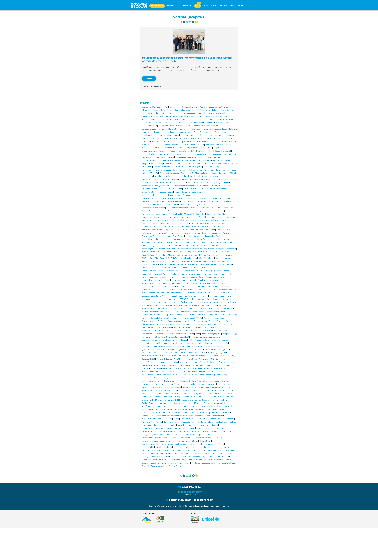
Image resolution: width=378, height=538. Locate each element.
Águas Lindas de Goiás (151, 217)
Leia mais (148, 78)
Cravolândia (192, 359)
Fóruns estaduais (211, 167)
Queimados (218, 416)
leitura (153, 302)
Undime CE (146, 205)
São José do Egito (209, 305)
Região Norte (202, 151)
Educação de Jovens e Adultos (221, 447)
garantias (146, 186)
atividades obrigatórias (151, 375)
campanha (194, 138)
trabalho (145, 302)
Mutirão (151, 135)
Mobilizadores (172, 119)
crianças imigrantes (150, 435)
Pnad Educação (222, 252)
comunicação (219, 277)
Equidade (226, 463)
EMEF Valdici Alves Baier (174, 227)
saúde (227, 123)
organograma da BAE (202, 435)
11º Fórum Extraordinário (152, 406)
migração (165, 450)
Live (164, 142)
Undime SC (185, 381)
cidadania (165, 457)
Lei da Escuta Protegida (216, 390)
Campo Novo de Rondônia (225, 315)
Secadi (192, 428)
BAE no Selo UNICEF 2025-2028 (187, 305)
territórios (196, 463)
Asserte (222, 179)
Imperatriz (212, 327)
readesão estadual (150, 362)
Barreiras (197, 296)
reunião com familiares (178, 334)
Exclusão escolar (229, 142)
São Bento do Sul (187, 438)
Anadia (230, 356)
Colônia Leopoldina (150, 223)
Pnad (210, 135)
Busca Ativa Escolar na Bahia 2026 (156, 460)
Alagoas (145, 164)
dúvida (199, 129)
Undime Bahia (148, 447)
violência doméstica (194, 236)
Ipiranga (188, 365)
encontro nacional (149, 151)
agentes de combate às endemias (202, 264)
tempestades (211, 444)
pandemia (212, 119)
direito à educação (150, 145)
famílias (155, 384)
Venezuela (155, 450)
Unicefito (176, 460)
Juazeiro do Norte (204, 331)
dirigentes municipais (171, 283)
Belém (175, 170)
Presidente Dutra (202, 340)
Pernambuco (181, 157)
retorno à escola (157, 261)
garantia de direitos (207, 460)
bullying (164, 343)
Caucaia (192, 315)
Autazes (172, 296)
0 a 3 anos (146, 425)
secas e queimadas (195, 444)
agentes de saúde (194, 346)
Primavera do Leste (227, 362)
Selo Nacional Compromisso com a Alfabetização (162, 198)
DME (207, 349)
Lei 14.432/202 (174, 400)
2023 (161, 164)
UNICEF (228, 145)
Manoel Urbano (201, 290)
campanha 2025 (229, 334)
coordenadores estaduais (152, 286)
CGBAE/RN (202, 293)
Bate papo (185, 135)
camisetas (197, 453)
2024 (150, 167)
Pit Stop (177, 327)
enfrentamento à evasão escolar (192, 249)
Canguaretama (148, 324)
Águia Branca (201, 419)
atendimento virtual (204, 438)
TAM (144, 135)
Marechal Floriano (194, 403)
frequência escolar (171, 173)
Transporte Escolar (177, 113)
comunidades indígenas (208, 425)
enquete (164, 318)
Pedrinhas (178, 447)
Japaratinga (180, 368)
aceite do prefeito (173, 245)
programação (213, 353)
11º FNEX (226, 412)
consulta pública (149, 129)
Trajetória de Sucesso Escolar (176, 148)
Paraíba (154, 164)
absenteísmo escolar (207, 324)
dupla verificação (209, 334)
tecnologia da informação (177, 208)
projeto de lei (224, 274)
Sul (214, 160)
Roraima (195, 431)
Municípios (146, 132)
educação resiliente (179, 416)
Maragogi (146, 384)
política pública (212, 381)
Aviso (204, 135)
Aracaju (145, 261)
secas (170, 192)
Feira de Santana (185, 296)
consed (166, 189)
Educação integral (203, 154)
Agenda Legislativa (150, 277)
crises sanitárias (204, 198)
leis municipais (197, 223)
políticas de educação (169, 138)
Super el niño (205, 441)
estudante (146, 227)
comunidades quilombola (152, 428)
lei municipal (216, 242)
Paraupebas (180, 164)
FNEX (207, 409)
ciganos (192, 387)
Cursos (197, 6)
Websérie (196, 126)
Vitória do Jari (147, 268)
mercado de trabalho (224, 299)
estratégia (181, 176)
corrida (224, 186)
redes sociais (188, 394)
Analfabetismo (220, 135)
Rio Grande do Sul (221, 331)
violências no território (180, 233)
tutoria (221, 211)
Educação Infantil (228, 110)
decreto (213, 290)
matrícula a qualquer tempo (179, 142)
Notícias (214, 6)
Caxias (233, 164)
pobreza (219, 145)
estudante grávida (197, 299)
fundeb (185, 119)
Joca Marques (179, 359)
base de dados (223, 271)
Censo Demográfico (215, 280)
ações (231, 186)
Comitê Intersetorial (182, 453)
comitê (164, 353)
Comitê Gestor (223, 230)
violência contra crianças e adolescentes (159, 195)
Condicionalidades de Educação (177, 422)
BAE (210, 148)
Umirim (202, 372)
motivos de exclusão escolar (165, 337)
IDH (197, 176)
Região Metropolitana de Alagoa (215, 233)
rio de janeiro (185, 179)
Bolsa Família (168, 349)
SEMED (218, 438)
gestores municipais (208, 211)
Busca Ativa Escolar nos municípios (156, 239)
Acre (165, 274)
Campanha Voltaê (167, 384)
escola (195, 170)
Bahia (176, 135)
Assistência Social (205, 208)
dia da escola (185, 170)
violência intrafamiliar (213, 236)
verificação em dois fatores (153, 208)
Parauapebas (219, 368)
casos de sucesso (189, 201)
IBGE (212, 252)
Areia (195, 365)
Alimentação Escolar (150, 110)
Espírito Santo (208, 164)
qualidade (231, 179)
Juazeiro (159, 447)
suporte (201, 201)
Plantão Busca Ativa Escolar (215, 113)
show (205, 296)
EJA (220, 107)
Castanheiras (184, 390)
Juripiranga (218, 255)
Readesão (186, 107)
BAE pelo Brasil (205, 255)
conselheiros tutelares (213, 346)
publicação (198, 123)
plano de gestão (215, 422)
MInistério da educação (159, 387)
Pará (163, 157)
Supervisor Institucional (152, 331)
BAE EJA (145, 450)
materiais (194, 148)
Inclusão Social (181, 192)
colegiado (205, 173)
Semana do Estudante (219, 457)
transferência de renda (186, 286)
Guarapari (208, 403)
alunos (167, 394)
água (234, 170)
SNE (151, 400)
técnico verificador (182, 372)
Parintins (168, 447)
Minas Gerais (229, 286)
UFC (206, 362)
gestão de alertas (183, 441)
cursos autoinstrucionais (152, 419)
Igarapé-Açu (147, 365)
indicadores (167, 412)
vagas (167, 145)
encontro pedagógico (168, 362)
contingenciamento (199, 337)
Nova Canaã (156, 368)
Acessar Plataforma (157, 6)
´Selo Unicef (176, 189)
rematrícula (157, 227)
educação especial (222, 170)
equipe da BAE (166, 435)
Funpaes (218, 286)
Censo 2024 (225, 176)
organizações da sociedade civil (223, 129)
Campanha (223, 6)
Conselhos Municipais (185, 154)
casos (234, 302)
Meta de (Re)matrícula (206, 302)
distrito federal (206, 170)
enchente (199, 416)
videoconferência (218, 173)
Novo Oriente (220, 220)
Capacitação (147, 116)
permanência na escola (181, 280)
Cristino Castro (175, 466)
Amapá (227, 258)
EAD (178, 261)
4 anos (152, 394)
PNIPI (230, 390)
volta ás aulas (199, 280)
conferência (215, 186)
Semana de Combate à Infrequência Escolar (185, 409)
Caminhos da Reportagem (218, 214)
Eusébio (165, 308)
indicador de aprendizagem (208, 412)
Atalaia (229, 264)
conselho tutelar (157, 312)
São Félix (213, 274)
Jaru (195, 258)
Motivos (220, 428)
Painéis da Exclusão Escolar (209, 343)
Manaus (206, 397)
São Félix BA (202, 274)
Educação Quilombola (211, 463)
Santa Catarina (198, 381)
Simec (163, 321)
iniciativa (174, 179)
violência (196, 233)
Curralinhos (204, 359)
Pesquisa (158, 116)
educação (184, 138)
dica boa (160, 245)
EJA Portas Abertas (209, 406)
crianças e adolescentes (152, 378)
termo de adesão (190, 245)
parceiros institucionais (151, 340)
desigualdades (218, 409)
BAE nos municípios (171, 217)
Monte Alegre (189, 447)
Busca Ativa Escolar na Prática (154, 296)
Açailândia (200, 394)
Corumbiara (201, 327)
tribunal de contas (149, 160)
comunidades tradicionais (193, 145)
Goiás (225, 343)
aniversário (171, 249)
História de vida (159, 132)
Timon (221, 444)
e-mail (144, 293)
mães (153, 154)
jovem (194, 372)
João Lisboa (219, 318)
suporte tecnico (213, 201)
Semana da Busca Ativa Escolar (155, 290)
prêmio (161, 123)
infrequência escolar (209, 176)
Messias (145, 368)
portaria (188, 321)
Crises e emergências (213, 116)
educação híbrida (214, 126)
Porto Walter (213, 308)
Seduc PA (172, 274)
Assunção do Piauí (194, 368)
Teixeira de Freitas (164, 359)
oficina (160, 315)
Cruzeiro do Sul (148, 359)
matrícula (146, 274)
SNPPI (229, 394)
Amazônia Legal (148, 230)
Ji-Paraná (172, 230)
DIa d (197, 173)
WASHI (151, 173)
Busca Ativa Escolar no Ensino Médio (157, 372)
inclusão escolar (198, 268)
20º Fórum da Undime (151, 283)
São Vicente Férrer (181, 239)
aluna (156, 299)
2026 (230, 353)
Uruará (221, 264)
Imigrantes (176, 145)
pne (166, 126)
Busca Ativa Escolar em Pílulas (154, 113)
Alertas (155, 186)
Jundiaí (194, 324)
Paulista (197, 321)
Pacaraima (182, 230)
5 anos (159, 394)
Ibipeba (208, 416)
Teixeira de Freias (204, 315)
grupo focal (169, 315)
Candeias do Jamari (162, 280)
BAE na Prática (225, 293)
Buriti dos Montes (225, 384)
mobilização (147, 157)
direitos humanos (160, 356)
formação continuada (151, 214)
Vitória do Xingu (148, 245)
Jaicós (176, 419)
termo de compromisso (209, 245)
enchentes (221, 189)
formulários (147, 337)
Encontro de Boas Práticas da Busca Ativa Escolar (163, 236)
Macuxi (221, 450)
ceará (227, 160)
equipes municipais (185, 290)
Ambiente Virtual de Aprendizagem (201, 261)
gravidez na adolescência (220, 296)
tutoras (211, 249)
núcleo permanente (186, 274)
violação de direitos (197, 192)
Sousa (185, 387)
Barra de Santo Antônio (185, 331)
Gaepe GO (200, 214)
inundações (161, 192)
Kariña (160, 453)
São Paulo (169, 164)
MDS (170, 353)
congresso (218, 157)
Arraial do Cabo (183, 431)
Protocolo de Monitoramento (221, 419)
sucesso (200, 182)
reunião (220, 160)
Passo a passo (187, 217)
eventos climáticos (191, 189)
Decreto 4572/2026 (156, 409)
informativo (147, 280)
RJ (157, 173)
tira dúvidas (227, 201)
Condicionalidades (175, 321)
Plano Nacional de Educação (164, 346)
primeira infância (199, 422)
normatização (188, 318)
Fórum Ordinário (186, 205)
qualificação (201, 308)
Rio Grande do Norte (150, 220)
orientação (157, 425)
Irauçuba (178, 242)
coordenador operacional (197, 227)
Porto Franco (226, 381)
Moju (197, 195)
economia (161, 154)
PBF (204, 353)
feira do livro (147, 321)
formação (153, 123)
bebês (144, 394)
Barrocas (222, 305)
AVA (183, 261)
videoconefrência (149, 126)
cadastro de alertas (167, 431)
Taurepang (211, 450)
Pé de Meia (170, 286)
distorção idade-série (165, 324)
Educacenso (221, 378)
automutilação (227, 308)
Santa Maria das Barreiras (222, 397)
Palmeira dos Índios (181, 252)
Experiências (229, 107)
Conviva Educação (182, 110)
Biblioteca (170, 6)
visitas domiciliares (150, 264)
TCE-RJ (199, 318)
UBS (181, 365)
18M (151, 176)
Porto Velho (147, 242)
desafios (196, 164)
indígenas (183, 428)
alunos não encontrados (152, 381)
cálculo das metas (187, 302)
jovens (210, 299)
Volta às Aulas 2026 (177, 356)
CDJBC (210, 286)
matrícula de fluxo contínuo (204, 142)
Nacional (188, 132)
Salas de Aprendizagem (184, 6)
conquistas (146, 356)
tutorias (174, 457)
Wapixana (230, 450)
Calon (200, 387)
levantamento (205, 179)
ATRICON (146, 148)
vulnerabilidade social (224, 208)
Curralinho (222, 261)
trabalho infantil (191, 242)
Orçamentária (179, 116)
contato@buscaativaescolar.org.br (190, 499)
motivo (220, 302)
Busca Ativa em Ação (171, 255)
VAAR (157, 321)
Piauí (144, 167)
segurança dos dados (204, 205)
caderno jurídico (182, 324)
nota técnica (147, 233)
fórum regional (195, 167)
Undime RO (158, 205)
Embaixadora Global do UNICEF (173, 211)
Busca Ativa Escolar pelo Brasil (202, 230)
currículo (179, 126)
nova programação (150, 441)
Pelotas (193, 208)
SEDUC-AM (214, 227)
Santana (219, 258)
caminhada (192, 157)
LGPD (162, 119)
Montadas (208, 368)
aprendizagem (168, 167)
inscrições (220, 249)
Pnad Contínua (148, 255)
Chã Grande (155, 397)
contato (191, 129)
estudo (189, 123)
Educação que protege (203, 132)
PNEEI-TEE (210, 428)
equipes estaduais (189, 460)
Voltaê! (186, 220)
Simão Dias (202, 447)
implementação (218, 356)
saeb (161, 126)
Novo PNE (146, 346)
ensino (226, 182)
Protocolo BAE (160, 365)
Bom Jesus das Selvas (151, 305)
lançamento (169, 378)
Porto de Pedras (187, 419)
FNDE (214, 179)
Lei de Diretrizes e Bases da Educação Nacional (162, 271)
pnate (187, 126)
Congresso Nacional (188, 277)
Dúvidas (232, 6)
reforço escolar (207, 239)
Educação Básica (194, 113)
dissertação (197, 362)
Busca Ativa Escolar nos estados (212, 283)
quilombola (182, 425)
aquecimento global (221, 198)
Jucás (202, 365)
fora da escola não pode (165, 176)
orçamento (146, 182)
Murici (172, 290)
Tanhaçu (206, 453)
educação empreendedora (224, 154)
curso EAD (170, 261)
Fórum (156, 157)
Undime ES (177, 214)
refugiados (182, 129)
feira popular (185, 362)
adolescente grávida (169, 299)
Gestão (227, 116)
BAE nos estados (171, 381)
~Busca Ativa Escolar (178, 151)
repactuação (230, 217)
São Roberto (168, 368)
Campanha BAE (148, 107)
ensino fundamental (150, 343)
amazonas (195, 135)
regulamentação (165, 403)
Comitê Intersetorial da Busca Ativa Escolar (160, 438)
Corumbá (206, 321)
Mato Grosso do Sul (220, 321)
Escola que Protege (190, 406)
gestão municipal (205, 220)
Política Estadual (149, 403)
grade (223, 353)
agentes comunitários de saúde (173, 264)
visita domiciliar (222, 239)
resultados (198, 349)
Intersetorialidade (194, 116)
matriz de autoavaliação (204, 378)
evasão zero (162, 334)
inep (206, 129)
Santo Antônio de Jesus (216, 312)
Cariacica (168, 419)
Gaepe (210, 157)
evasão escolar (181, 160)
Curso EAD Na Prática (201, 110)
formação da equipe (182, 435)
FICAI (144, 409)
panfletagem (176, 293)
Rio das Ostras (225, 406)
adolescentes (220, 223)
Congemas (210, 365)
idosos (217, 394)
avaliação (167, 340)
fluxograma (167, 305)
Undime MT (189, 214)
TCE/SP (221, 324)
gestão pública (230, 422)
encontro (191, 182)
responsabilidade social (185, 186)
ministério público (225, 119)
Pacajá (145, 387)
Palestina (168, 453)
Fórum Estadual (171, 205)
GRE (212, 359)
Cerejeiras (220, 372)
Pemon (152, 453)
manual (220, 217)
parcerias (168, 135)
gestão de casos (167, 441)
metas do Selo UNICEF (206, 384)
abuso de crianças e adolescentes (196, 400)
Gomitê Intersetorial (150, 353)
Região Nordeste (190, 375)
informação (185, 463)
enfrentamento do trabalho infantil (157, 252)
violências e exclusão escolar (182, 308)
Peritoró (210, 372)
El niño (195, 441)
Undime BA (166, 214)
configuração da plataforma (153, 249)
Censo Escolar (167, 110)
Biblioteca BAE (171, 428)
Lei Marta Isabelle (220, 400)
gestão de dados (149, 463)
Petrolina (185, 173)
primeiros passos (203, 356)
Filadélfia (157, 179)
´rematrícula (219, 403)
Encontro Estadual (189, 283)
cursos (168, 312)
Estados (215, 110)
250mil (144, 176)
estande (167, 406)
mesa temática (162, 416)
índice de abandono (170, 397)
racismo (172, 343)
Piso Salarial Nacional (167, 129)
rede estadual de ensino (191, 397)
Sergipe (157, 167)
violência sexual (148, 315)
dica (192, 334)
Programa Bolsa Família (152, 422)
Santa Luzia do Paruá (151, 308)
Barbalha (213, 362)
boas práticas (180, 182)
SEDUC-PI (184, 299)
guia (213, 217)
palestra (170, 154)
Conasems (172, 365)
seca (191, 416)
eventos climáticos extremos (154, 444)
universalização (222, 164)
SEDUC (191, 151)
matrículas (221, 375)
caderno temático (161, 233)
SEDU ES (201, 286)
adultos (209, 394)
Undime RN (166, 220)
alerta (227, 302)
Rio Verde (146, 189)
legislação (210, 145)
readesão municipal (150, 201)
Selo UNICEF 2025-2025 (168, 302)
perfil (180, 343)
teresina (170, 157)
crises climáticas (208, 189)
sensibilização (189, 293)
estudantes (176, 394)
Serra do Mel (181, 315)
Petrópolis (208, 318)
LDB (208, 268)
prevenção (146, 179)
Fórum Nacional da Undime (212, 138)
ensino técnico (169, 425)
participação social (150, 138)
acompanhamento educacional (187, 353)
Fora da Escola (190, 343)
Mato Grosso (202, 186)
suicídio (145, 312)
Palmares (228, 255)
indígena (192, 425)
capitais (159, 135)
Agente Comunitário (181, 312)
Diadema (177, 406)
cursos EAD (184, 337)
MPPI (191, 340)
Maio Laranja (160, 400)
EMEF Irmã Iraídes (212, 387)
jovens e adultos (166, 186)
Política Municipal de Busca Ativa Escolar (172, 268)
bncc (172, 126)
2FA (219, 334)
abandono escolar (160, 182)
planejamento (215, 337)
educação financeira (150, 457)
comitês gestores (185, 195)
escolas (233, 340)
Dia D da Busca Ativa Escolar (154, 258)
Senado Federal (205, 277)
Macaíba (181, 346)
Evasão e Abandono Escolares (204, 107)
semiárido (225, 227)
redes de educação (184, 378)
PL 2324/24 (210, 271)
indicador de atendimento (184, 412)
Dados (231, 135)
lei (235, 173)
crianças (219, 123)
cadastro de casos (149, 431)
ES (171, 182)
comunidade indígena (180, 450)
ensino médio (195, 160)
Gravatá (167, 170)
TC (219, 142)
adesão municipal (202, 217)
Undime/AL (184, 223)
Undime (228, 138)
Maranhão (195, 239)
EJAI (223, 394)
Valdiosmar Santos (224, 365)
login (198, 334)
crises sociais (190, 198)
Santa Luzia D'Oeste (150, 390)
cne (203, 126)
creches (145, 154)
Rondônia (177, 220)
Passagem (212, 293)
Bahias (215, 435)
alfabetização (182, 167)
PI (160, 173)
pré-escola (209, 123)
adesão (193, 220)
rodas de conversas (219, 340)
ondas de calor (148, 192)
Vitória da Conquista (150, 318)
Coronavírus (175, 107)
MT (191, 173)
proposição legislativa (169, 277)
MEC (230, 173)
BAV (211, 151)
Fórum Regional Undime (152, 170)
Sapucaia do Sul (148, 334)
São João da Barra (206, 258)
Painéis (206, 6)
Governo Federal (166, 160)
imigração (205, 431)
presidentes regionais (219, 349)
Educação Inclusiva (150, 119)
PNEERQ (200, 428)
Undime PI (193, 211)
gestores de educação (151, 349)
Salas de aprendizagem (225, 132)
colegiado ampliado (184, 349)
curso (144, 123)
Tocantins (163, 151)
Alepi (144, 327)
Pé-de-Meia (176, 387)
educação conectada (175, 123)
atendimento (228, 242)
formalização (175, 318)
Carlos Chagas (198, 312)
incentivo (207, 160)
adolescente (147, 299)
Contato (241, 6)
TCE (161, 145)
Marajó (202, 157)
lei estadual (167, 327)
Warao (145, 453)
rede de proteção (175, 132)
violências (209, 223)
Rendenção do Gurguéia (198, 457)
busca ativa (157, 189)
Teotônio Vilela (148, 416)
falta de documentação (221, 431)
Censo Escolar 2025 (207, 375)
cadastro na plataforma (159, 293)
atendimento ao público (222, 453)
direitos (191, 176)
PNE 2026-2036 (197, 390)
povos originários (198, 450)
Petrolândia (168, 331)
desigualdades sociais (151, 412)
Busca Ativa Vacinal (223, 151)
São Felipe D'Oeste (169, 390)
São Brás (182, 457)
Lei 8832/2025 (154, 327)
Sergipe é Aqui (188, 327)
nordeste (146, 142)
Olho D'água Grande (168, 223)
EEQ (233, 463)
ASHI (144, 173)
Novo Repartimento (200, 252)
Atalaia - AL (204, 242)
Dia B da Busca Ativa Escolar (179, 258)
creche (145, 400)
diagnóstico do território (168, 463)
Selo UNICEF (162, 107)
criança (203, 148)
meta (195, 179)
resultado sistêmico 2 (172, 375)
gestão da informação (226, 460)
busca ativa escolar (198, 119)
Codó (158, 255)
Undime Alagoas (180, 340)
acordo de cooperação (163, 242)
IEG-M (229, 324)
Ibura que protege (213, 182)
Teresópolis (231, 249)
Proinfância (162, 230)
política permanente (227, 290)
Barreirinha (220, 359)
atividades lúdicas (189, 255)
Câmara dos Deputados (194, 271)
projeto (165, 179)
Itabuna (145, 397)
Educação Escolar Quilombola (154, 466)
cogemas (217, 148)
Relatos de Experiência (170, 201)
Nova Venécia (179, 403)
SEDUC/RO (226, 387)
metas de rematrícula (186, 384)
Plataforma (156, 142)
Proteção (167, 116)
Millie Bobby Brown (150, 211)
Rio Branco (156, 274)
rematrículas (157, 148)
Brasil (189, 164)
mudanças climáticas (177, 444)
